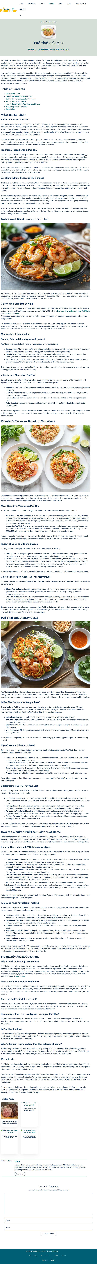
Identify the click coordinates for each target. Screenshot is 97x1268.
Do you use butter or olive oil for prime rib (29, 1136)
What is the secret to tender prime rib (29, 1109)
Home (21, 4)
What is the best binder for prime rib (9, 1136)
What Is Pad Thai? (13, 94)
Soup (60, 4)
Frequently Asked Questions (16, 107)
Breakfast (31, 4)
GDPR (56, 1256)
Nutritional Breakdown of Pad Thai (19, 96)
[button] (20, 15)
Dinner (51, 4)
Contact (23, 9)
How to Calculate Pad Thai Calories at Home (23, 104)
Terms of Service (46, 1256)
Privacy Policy (81, 4)
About (69, 4)
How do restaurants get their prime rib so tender (9, 1122)
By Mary (32, 49)
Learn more (20, 976)
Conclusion (10, 109)
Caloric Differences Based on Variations (21, 99)
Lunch (42, 4)
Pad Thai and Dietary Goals (16, 101)
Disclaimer (65, 1256)
